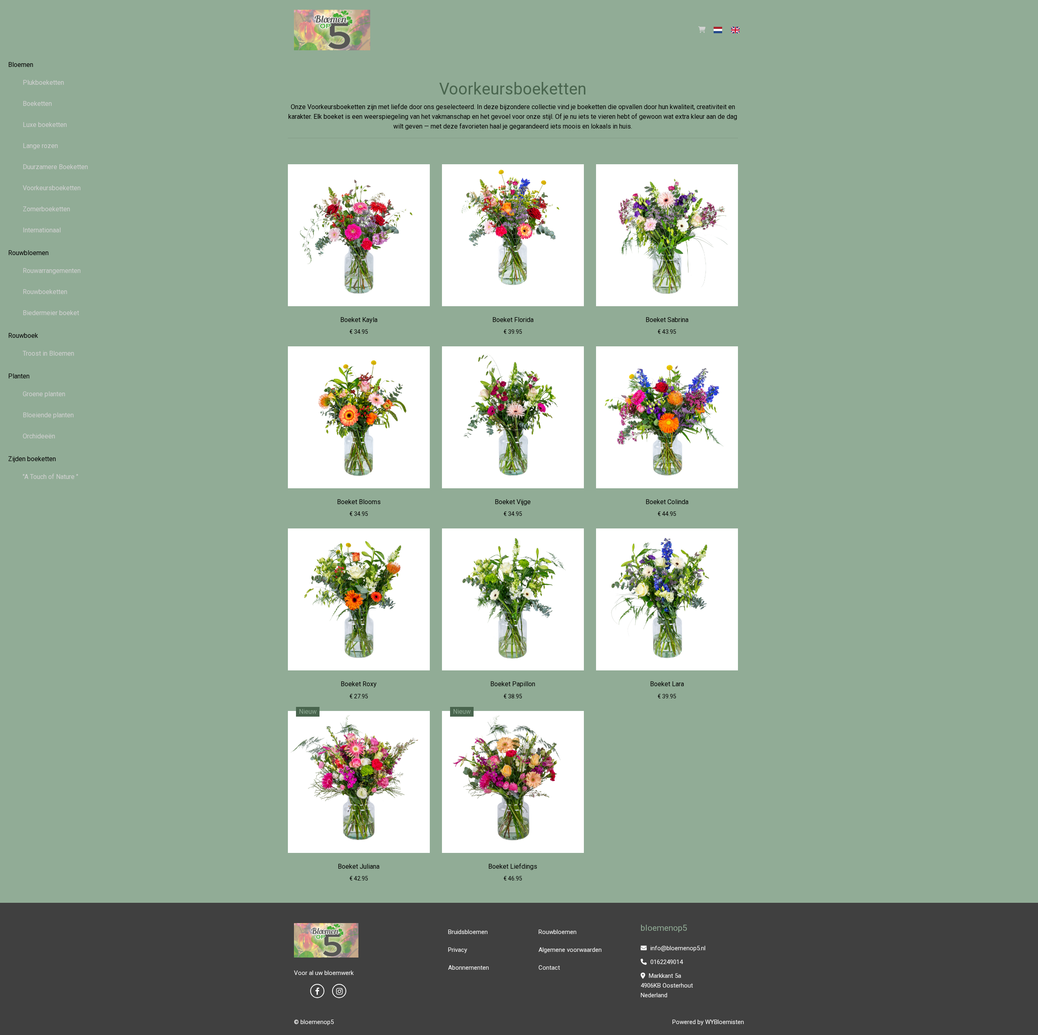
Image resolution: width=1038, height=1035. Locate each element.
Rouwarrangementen (52, 271)
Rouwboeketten (45, 292)
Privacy (457, 949)
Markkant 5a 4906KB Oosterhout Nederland (667, 985)
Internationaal (42, 230)
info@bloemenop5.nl (677, 948)
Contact (549, 967)
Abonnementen (468, 967)
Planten (19, 376)
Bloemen (20, 65)
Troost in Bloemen (48, 353)
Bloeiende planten (48, 415)
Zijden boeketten (32, 459)
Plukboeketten (43, 82)
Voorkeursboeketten (52, 188)
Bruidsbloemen (468, 932)
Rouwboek (23, 335)
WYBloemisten (724, 1022)
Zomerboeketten (46, 209)
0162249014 (666, 962)
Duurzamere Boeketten (55, 167)
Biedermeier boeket (51, 313)
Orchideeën (39, 436)
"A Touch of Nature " (50, 477)
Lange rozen (40, 146)
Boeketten (37, 103)
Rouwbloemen (28, 253)
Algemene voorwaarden (570, 949)
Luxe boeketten (45, 125)
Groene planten (44, 394)
